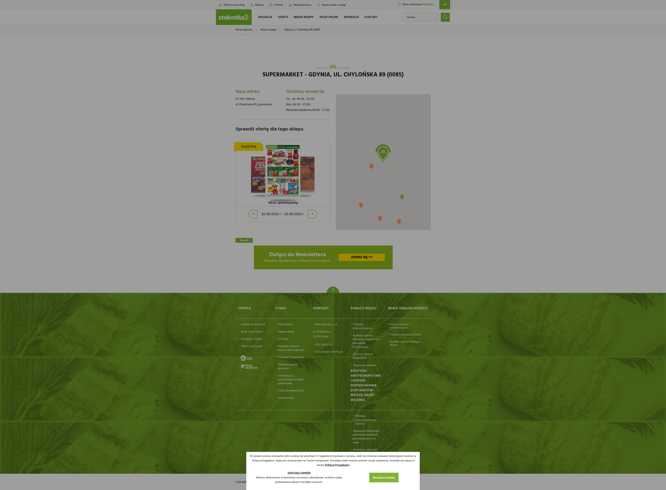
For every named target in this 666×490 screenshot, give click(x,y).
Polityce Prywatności (337, 465)
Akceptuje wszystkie (384, 477)
